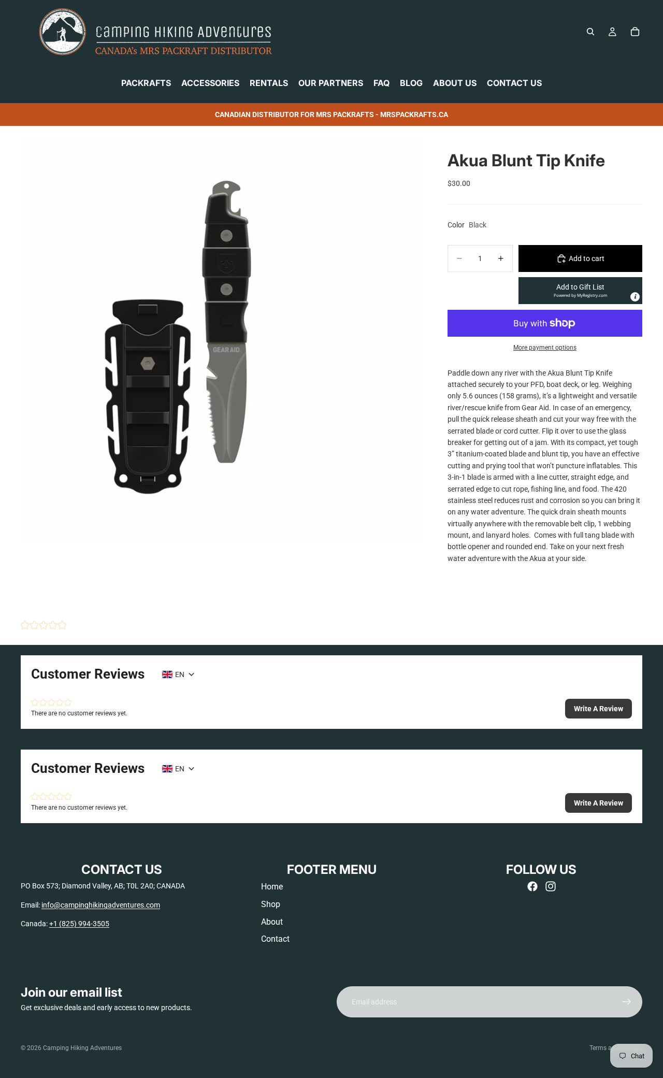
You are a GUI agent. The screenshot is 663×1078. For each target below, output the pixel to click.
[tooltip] (635, 296)
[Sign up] (627, 1002)
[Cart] (635, 31)
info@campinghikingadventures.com (100, 905)
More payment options (544, 347)
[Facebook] (532, 886)
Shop (270, 904)
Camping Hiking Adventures (82, 1048)
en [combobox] (179, 674)
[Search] (590, 31)
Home (272, 887)
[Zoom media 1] (222, 340)
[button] (580, 290)
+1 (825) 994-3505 (79, 923)
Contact (275, 939)
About (272, 922)
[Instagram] (550, 886)
